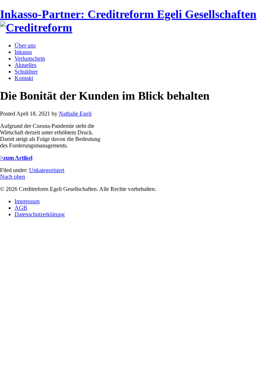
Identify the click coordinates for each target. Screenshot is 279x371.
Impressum (27, 201)
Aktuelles (25, 65)
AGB (21, 208)
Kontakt (24, 78)
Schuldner (26, 71)
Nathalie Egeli (75, 114)
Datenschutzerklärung (40, 214)
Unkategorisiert (46, 170)
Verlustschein (30, 58)
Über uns (25, 45)
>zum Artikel (16, 158)
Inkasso (23, 52)
